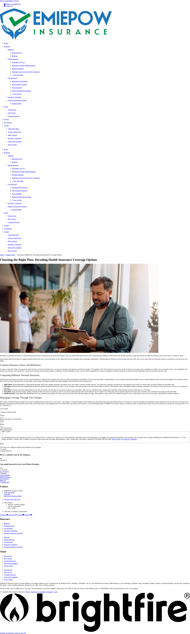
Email (2, 421)
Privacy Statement (31, 592)
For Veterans (8, 122)
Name (2, 415)
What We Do (12, 110)
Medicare (11, 49)
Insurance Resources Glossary (17, 100)
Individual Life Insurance (20, 81)
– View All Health (17, 75)
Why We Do (12, 113)
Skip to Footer (14, 1)
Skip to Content (5, 1)
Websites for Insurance (13, 633)
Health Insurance (13, 59)
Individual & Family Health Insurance (24, 65)
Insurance (7, 46)
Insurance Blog (16, 103)
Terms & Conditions (130, 439)
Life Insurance (12, 78)
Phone (2, 424)
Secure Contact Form (14, 132)
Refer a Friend (12, 135)
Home (6, 43)
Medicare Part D (17, 53)
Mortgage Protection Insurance (21, 91)
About (6, 107)
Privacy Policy (12, 145)
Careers (6, 119)
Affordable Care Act (18, 62)
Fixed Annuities (17, 88)
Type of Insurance (6, 428)
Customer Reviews (14, 116)
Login (55, 592)
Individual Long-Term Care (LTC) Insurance (26, 72)
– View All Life (17, 94)
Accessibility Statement (45, 592)
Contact (6, 126)
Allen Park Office (13, 129)
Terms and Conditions (15, 141)
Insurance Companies (14, 97)
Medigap (14, 56)
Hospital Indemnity (18, 68)
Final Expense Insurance (19, 84)
